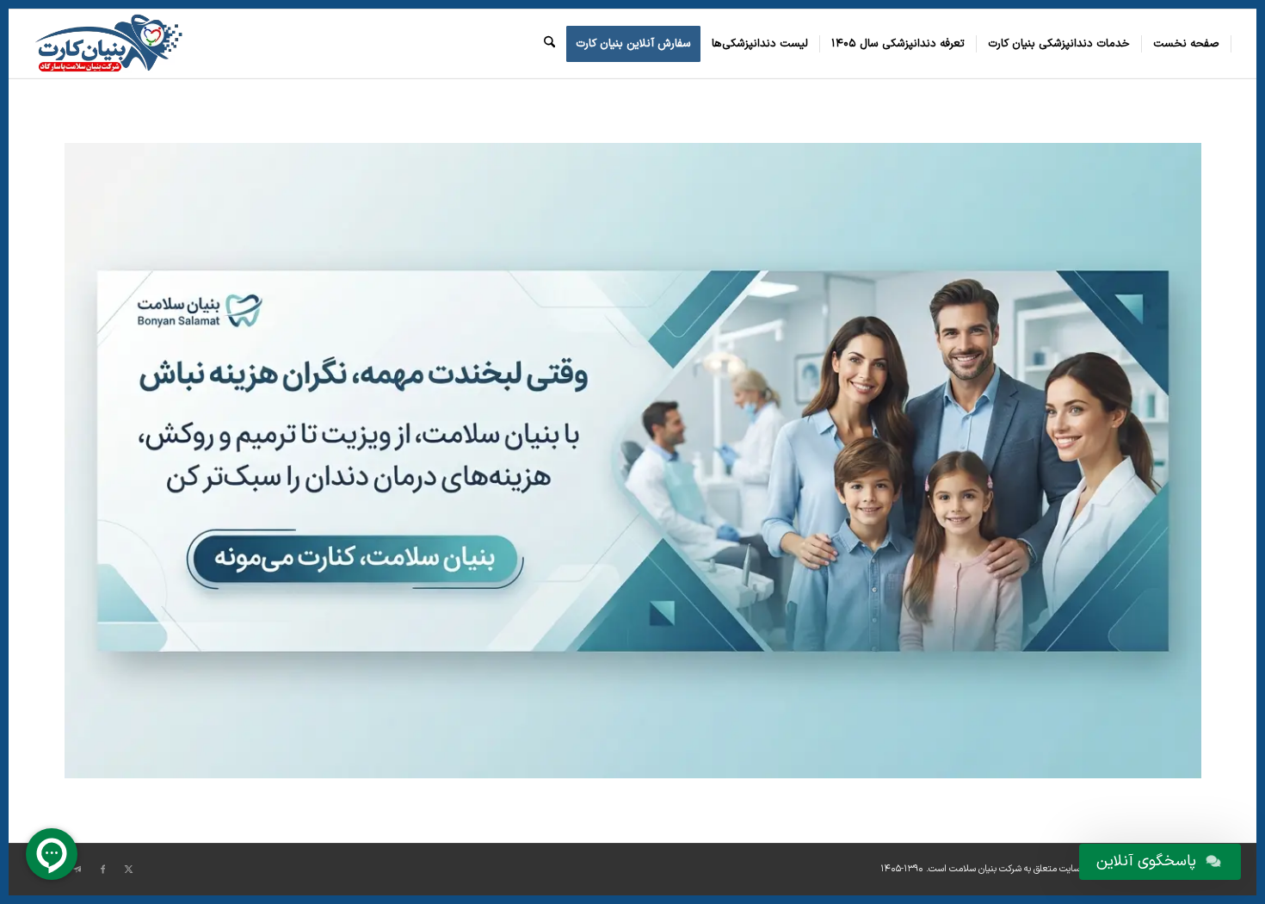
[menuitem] (1186, 43)
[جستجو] (549, 43)
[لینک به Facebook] (103, 869)
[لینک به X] (129, 869)
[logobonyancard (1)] (108, 43)
